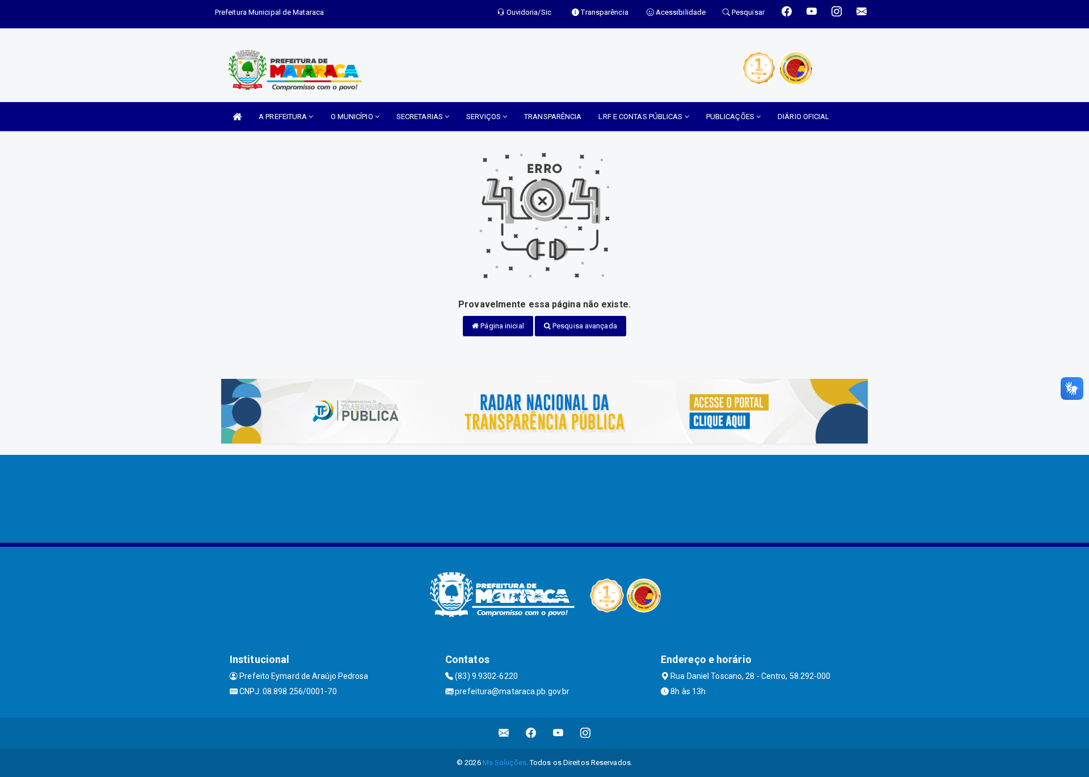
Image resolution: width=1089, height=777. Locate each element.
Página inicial (501, 326)
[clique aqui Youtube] (558, 733)
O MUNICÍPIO (353, 116)
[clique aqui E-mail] (504, 733)
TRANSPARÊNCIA (552, 116)
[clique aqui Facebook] (531, 733)
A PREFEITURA (284, 116)
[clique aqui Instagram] (586, 733)
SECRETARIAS (420, 116)
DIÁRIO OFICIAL (803, 116)
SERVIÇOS (484, 116)
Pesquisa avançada (584, 326)
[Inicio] (237, 116)
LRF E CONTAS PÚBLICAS (641, 116)
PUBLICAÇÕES (731, 116)
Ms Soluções (504, 762)
